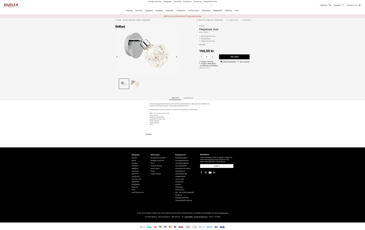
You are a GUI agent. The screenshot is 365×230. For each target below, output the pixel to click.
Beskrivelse (175, 98)
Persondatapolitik (180, 166)
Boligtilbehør (217, 10)
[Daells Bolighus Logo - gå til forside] (11, 5)
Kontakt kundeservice (200, 217)
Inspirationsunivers (138, 192)
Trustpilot (148, 134)
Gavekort (178, 184)
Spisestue (159, 10)
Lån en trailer (179, 179)
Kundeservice (187, 1)
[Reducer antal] (201, 57)
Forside (125, 20)
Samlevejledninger (181, 174)
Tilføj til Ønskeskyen (229, 61)
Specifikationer (188, 98)
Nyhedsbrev (179, 187)
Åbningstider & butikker (158, 158)
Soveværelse (180, 10)
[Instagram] (205, 172)
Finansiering (198, 1)
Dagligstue (149, 10)
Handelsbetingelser (181, 158)
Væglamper (146, 20)
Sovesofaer (170, 10)
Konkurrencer (179, 190)
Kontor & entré (193, 10)
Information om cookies (182, 168)
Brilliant (201, 26)
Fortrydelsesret (180, 171)
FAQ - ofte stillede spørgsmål (184, 192)
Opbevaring (206, 10)
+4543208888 (188, 217)
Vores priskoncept (156, 166)
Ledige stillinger (156, 174)
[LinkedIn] (214, 172)
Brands (134, 160)
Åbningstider (168, 1)
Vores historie (155, 168)
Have (237, 10)
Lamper (138, 20)
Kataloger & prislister (155, 1)
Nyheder (134, 158)
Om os (153, 163)
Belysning (228, 10)
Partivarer (138, 10)
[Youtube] (210, 172)
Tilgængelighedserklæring (183, 200)
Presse (153, 171)
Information (177, 1)
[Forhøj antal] (212, 57)
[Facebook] (201, 172)
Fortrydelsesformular (210, 1)
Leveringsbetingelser (182, 160)
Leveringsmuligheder (182, 163)
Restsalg (129, 10)
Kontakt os (178, 195)
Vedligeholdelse (180, 176)
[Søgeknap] (211, 5)
